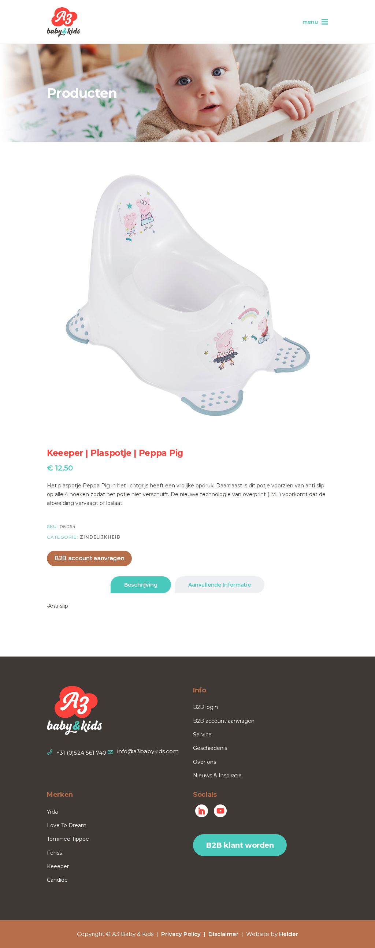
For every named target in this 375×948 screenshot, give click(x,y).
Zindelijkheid (100, 537)
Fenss (54, 853)
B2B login (205, 707)
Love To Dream (66, 825)
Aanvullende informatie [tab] (219, 584)
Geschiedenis (210, 748)
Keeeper (58, 866)
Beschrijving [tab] (140, 584)
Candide (57, 880)
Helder (288, 933)
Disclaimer (223, 933)
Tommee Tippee (68, 839)
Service (202, 734)
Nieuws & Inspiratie (217, 775)
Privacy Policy (181, 933)
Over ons (204, 762)
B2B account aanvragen (89, 558)
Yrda (52, 811)
